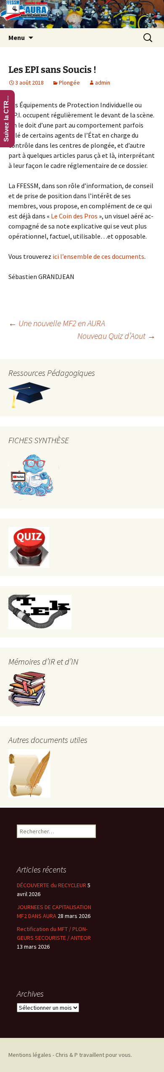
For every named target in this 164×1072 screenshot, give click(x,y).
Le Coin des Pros (74, 216)
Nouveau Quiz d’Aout (116, 335)
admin (102, 82)
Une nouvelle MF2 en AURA (56, 323)
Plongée (69, 82)
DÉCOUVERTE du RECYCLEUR (51, 885)
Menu (16, 37)
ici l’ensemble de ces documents (98, 256)
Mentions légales (29, 1055)
